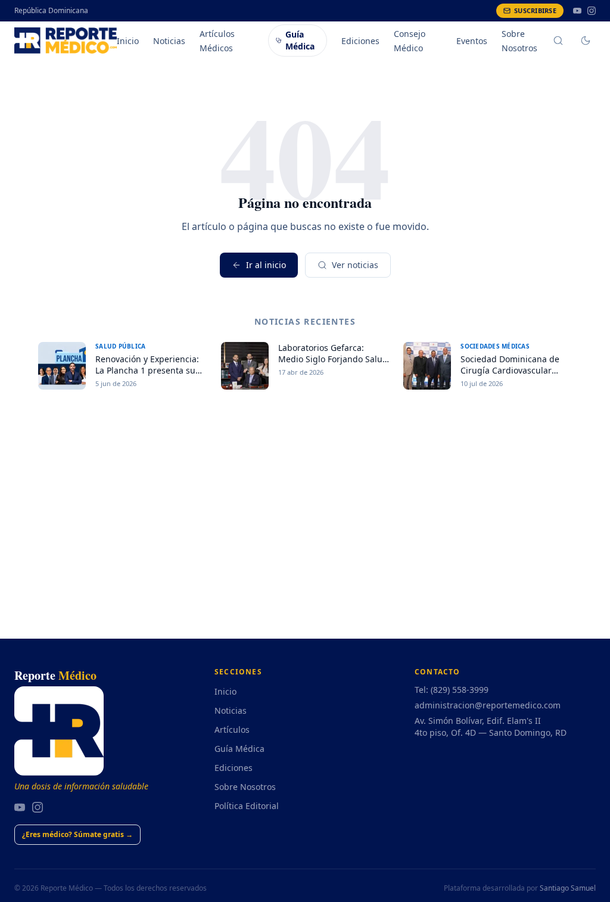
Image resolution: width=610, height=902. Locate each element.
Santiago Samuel (568, 888)
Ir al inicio (266, 264)
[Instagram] (591, 11)
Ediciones (360, 40)
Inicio (128, 40)
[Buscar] (558, 40)
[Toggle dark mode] (585, 40)
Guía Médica (300, 40)
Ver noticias (355, 264)
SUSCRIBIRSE (535, 10)
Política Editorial (246, 805)
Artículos (232, 729)
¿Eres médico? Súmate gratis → (77, 834)
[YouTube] (577, 11)
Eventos (471, 40)
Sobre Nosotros (245, 786)
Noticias (169, 40)
